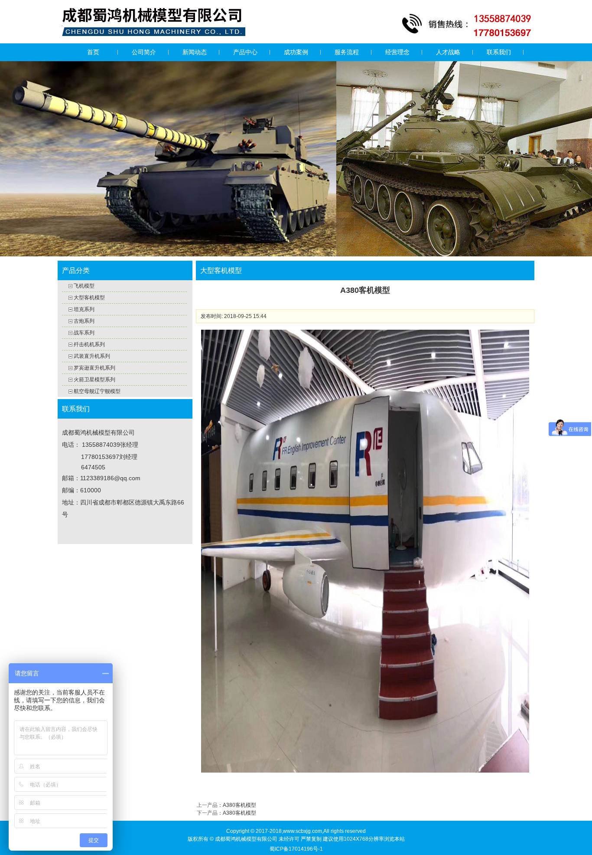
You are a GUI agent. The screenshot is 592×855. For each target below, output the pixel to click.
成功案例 (296, 52)
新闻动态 (194, 52)
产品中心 (245, 52)
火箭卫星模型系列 (94, 380)
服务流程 (347, 52)
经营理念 (397, 52)
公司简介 (144, 52)
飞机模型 (84, 286)
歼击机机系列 (89, 344)
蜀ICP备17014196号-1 (296, 849)
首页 (93, 52)
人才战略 (448, 52)
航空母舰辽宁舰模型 (97, 391)
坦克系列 (84, 309)
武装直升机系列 (92, 356)
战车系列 (84, 333)
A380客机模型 (239, 805)
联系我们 (499, 52)
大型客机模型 (89, 298)
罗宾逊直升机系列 (94, 368)
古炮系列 (84, 321)
